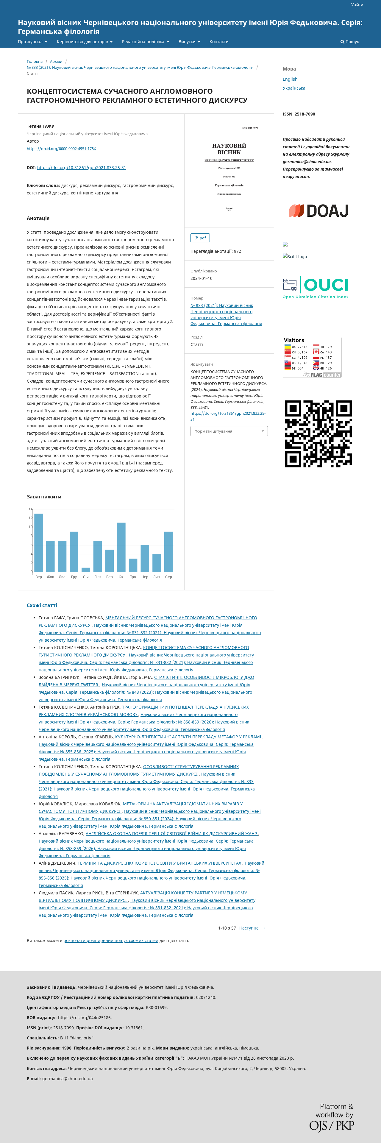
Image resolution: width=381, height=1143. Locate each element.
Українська (294, 88)
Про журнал (31, 41)
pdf (202, 238)
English (290, 79)
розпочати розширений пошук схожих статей (110, 940)
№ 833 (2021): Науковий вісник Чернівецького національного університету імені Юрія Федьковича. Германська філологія (140, 67)
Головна (35, 61)
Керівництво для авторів (83, 41)
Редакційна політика (143, 41)
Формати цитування (213, 431)
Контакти (219, 41)
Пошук (351, 41)
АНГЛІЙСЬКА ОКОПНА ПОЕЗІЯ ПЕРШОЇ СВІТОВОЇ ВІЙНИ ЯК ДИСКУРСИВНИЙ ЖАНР (172, 833)
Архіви (56, 61)
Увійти (357, 4)
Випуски (188, 41)
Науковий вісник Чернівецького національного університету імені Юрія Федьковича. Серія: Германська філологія (190, 26)
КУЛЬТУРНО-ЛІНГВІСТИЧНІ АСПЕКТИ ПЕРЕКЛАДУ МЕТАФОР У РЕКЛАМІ (189, 737)
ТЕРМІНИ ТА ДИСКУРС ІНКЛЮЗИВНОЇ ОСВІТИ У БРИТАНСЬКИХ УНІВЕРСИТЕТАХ (160, 863)
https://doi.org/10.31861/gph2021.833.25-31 (81, 167)
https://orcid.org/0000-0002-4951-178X (61, 148)
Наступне (249, 928)
